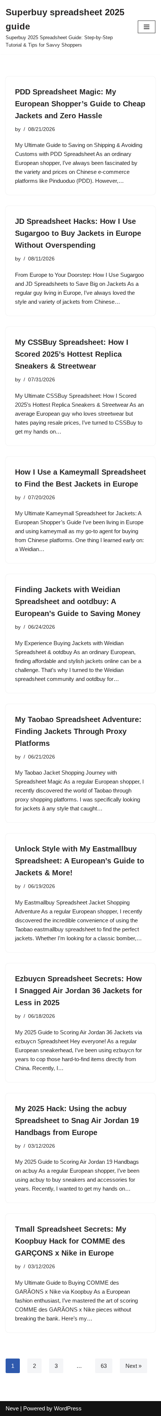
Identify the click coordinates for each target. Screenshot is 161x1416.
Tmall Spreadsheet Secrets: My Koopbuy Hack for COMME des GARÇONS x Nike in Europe (70, 1241)
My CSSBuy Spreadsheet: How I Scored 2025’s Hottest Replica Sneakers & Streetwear (71, 354)
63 (104, 1366)
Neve (12, 1408)
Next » (133, 1366)
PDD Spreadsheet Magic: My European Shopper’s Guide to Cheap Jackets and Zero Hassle (80, 104)
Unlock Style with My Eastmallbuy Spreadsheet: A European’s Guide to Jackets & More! (79, 861)
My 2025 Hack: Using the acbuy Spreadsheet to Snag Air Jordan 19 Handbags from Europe (77, 1120)
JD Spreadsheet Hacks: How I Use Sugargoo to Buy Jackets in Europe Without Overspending (78, 233)
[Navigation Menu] (146, 27)
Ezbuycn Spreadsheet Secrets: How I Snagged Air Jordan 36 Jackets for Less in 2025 (78, 991)
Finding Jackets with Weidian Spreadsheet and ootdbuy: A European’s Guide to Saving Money (77, 601)
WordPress (68, 1408)
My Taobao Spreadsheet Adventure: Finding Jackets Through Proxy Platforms (78, 731)
